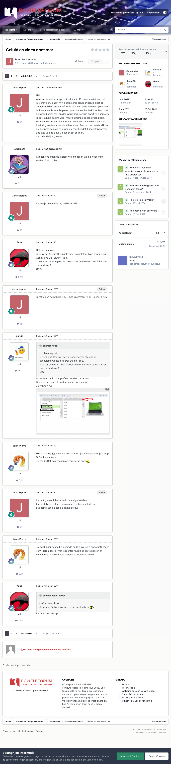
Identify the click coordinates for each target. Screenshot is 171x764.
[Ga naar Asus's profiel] (19, 258)
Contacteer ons (25, 731)
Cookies (39, 731)
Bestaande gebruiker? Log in (126, 12)
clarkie (19, 336)
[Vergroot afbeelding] (88, 461)
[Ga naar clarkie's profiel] (19, 351)
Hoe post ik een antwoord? (143, 210)
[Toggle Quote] (40, 345)
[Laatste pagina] (36, 76)
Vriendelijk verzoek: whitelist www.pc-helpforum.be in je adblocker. (141, 171)
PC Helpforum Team (132, 697)
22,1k (21, 277)
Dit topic (154, 29)
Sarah (128, 177)
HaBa (132, 260)
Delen (80, 61)
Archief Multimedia (46, 63)
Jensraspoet (28, 59)
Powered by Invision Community (151, 732)
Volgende (26, 76)
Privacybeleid (9, 731)
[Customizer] (164, 12)
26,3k (20, 370)
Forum (125, 684)
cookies (19, 756)
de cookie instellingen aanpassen (20, 759)
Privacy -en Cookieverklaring (137, 700)
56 (20, 122)
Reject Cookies (156, 756)
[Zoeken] (165, 30)
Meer (79, 29)
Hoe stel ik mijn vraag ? (141, 199)
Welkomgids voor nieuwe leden (138, 691)
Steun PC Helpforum (132, 694)
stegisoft (19, 148)
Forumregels (128, 687)
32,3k (20, 183)
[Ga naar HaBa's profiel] (122, 260)
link (53, 453)
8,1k (20, 480)
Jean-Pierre (19, 445)
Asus (19, 242)
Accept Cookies (131, 756)
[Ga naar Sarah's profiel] (120, 169)
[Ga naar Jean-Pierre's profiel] (19, 461)
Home (12, 29)
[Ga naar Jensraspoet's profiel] (9, 61)
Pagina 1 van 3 (50, 76)
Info (28, 29)
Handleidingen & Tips (53, 29)
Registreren (153, 12)
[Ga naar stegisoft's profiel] (19, 164)
